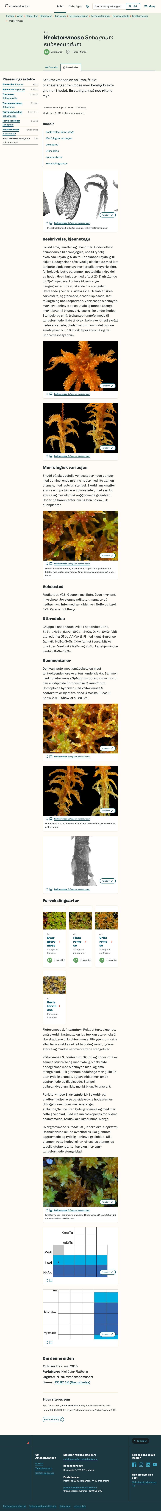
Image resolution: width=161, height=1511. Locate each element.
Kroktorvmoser (140, 16)
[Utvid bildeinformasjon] (49, 223)
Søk (135, 6)
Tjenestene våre (43, 1468)
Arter (60, 6)
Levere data (80, 1506)
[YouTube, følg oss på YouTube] (155, 1464)
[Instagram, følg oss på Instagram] (141, 1464)
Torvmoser (60, 16)
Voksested (52, 144)
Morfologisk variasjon (59, 138)
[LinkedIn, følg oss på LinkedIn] (148, 1464)
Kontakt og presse (44, 1473)
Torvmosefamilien (100, 16)
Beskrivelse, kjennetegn (60, 131)
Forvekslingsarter (56, 163)
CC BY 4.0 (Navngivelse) (72, 1382)
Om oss (39, 1463)
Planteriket (32, 16)
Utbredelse (52, 150)
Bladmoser (46, 16)
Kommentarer (54, 157)
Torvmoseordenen (78, 16)
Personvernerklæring (14, 1506)
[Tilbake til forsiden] (17, 6)
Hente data (65, 1506)
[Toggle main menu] (150, 6)
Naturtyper (75, 6)
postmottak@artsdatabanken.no (80, 1487)
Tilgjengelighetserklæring (42, 1506)
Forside (10, 16)
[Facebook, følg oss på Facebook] (134, 1464)
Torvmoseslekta (121, 16)
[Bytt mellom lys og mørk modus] (87, 6)
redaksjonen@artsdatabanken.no (80, 1459)
